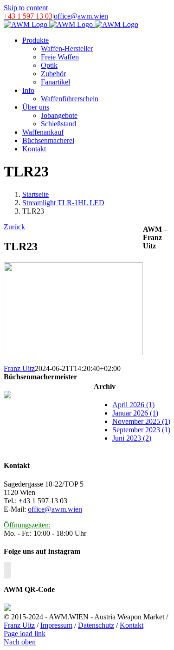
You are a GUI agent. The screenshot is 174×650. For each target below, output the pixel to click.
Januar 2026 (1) (135, 413)
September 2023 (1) (141, 430)
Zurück (14, 227)
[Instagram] (7, 570)
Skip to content (26, 8)
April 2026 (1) (133, 405)
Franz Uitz (19, 368)
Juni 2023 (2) (131, 438)
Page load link (24, 633)
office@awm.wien (81, 16)
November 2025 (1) (141, 421)
